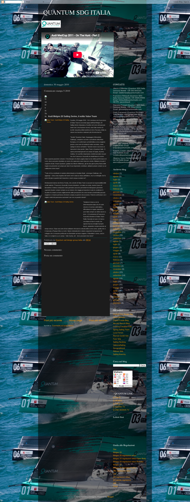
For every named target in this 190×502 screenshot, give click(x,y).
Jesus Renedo (119, 317)
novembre (117, 195)
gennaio (116, 192)
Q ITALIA (116, 398)
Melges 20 (117, 452)
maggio (116, 213)
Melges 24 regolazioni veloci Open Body (129, 459)
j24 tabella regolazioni (122, 480)
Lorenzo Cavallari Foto (122, 327)
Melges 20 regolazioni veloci (124, 455)
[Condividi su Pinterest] (55, 243)
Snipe (115, 486)
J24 (114, 474)
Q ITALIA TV (118, 404)
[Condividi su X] (50, 243)
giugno (116, 210)
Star (114, 449)
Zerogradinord (119, 348)
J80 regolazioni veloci (122, 471)
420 (114, 483)
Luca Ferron (118, 333)
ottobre (116, 173)
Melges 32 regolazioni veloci (124, 468)
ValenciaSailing (119, 345)
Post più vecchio (98, 320)
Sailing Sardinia (119, 342)
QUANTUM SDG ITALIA (77, 12)
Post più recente (53, 320)
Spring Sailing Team (121, 330)
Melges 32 (117, 465)
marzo (115, 186)
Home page (75, 320)
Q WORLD (117, 401)
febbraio (116, 189)
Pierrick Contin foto (121, 336)
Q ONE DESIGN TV (121, 410)
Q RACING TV (119, 407)
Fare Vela (117, 339)
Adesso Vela (118, 351)
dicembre (117, 229)
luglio (115, 180)
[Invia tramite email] (45, 243)
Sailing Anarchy (119, 354)
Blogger (111, 497)
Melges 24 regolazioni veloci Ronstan (128, 462)
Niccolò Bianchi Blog (121, 323)
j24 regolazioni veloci (121, 477)
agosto (116, 176)
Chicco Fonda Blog (121, 320)
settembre (117, 201)
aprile (115, 183)
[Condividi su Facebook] (52, 243)
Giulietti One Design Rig (123, 314)
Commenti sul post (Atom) (62, 326)
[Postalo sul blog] (47, 243)
